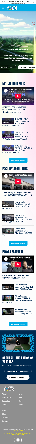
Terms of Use (15, 434)
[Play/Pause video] (31, 69)
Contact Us (19, 433)
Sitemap (22, 434)
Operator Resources (9, 433)
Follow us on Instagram (18, 377)
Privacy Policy (27, 433)
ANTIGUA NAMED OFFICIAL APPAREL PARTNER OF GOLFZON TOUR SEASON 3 (16, 2)
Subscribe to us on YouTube (18, 371)
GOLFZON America (18, 430)
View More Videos (18, 161)
